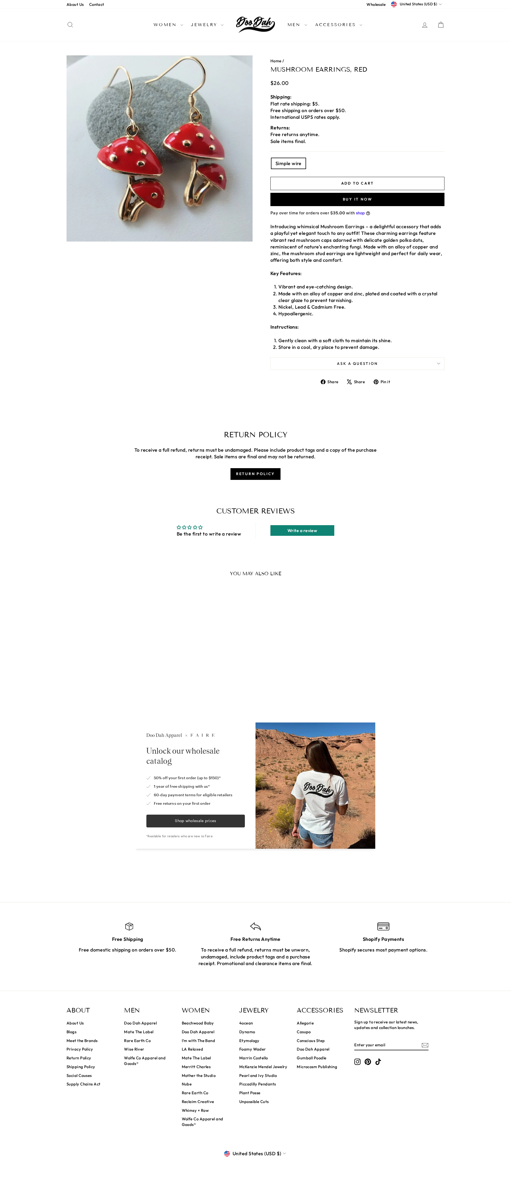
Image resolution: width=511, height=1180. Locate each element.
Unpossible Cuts (254, 1101)
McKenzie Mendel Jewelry (263, 1066)
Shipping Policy (81, 1066)
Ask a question (357, 363)
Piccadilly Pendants (257, 1084)
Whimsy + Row (195, 1110)
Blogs (71, 1031)
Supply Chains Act (84, 1084)
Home (276, 60)
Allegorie (305, 1023)
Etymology (249, 1040)
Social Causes (79, 1075)
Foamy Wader (252, 1049)
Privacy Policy (80, 1049)
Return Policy (79, 1057)
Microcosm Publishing (317, 1066)
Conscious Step (311, 1040)
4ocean (246, 1023)
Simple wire (288, 163)
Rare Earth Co (137, 1040)
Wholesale (376, 4)
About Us (75, 4)
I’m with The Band (198, 1040)
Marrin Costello (253, 1057)
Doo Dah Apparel (140, 1023)
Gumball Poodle (311, 1057)
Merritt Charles (196, 1066)
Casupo (304, 1031)
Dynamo (247, 1031)
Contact (96, 4)
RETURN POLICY (255, 473)
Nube (187, 1084)
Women (166, 24)
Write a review (302, 530)
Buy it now (357, 199)
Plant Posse (250, 1092)
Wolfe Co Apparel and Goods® (145, 1060)
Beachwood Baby (198, 1023)
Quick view (111, 673)
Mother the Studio (199, 1075)
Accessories (336, 24)
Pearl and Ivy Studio (258, 1075)
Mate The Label (138, 1031)
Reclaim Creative (198, 1101)
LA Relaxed (192, 1049)
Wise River (134, 1049)
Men (295, 24)
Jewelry (205, 24)
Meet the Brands (82, 1040)
